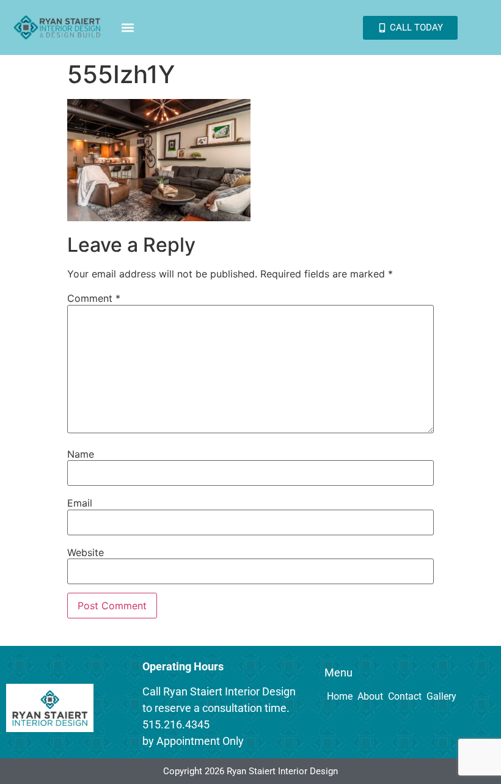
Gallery (441, 696)
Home (340, 696)
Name (80, 454)
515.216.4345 (176, 724)
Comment (93, 298)
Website (85, 552)
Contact (405, 696)
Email (79, 503)
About (370, 696)
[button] (128, 28)
